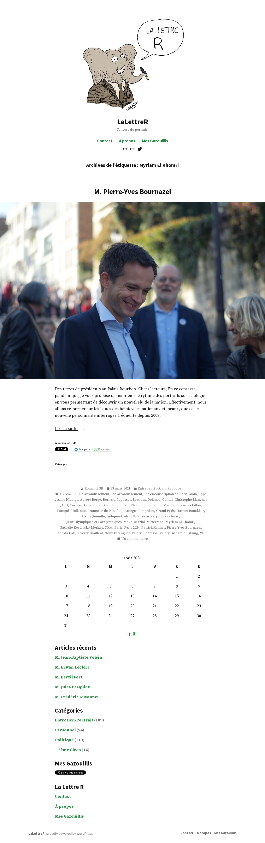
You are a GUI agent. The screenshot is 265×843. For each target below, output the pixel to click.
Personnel (65, 730)
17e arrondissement (93, 494)
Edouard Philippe (129, 505)
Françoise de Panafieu (105, 511)
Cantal (167, 500)
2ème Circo (69, 750)
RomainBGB (94, 488)
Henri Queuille (93, 516)
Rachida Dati (65, 533)
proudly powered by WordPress (69, 833)
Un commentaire (134, 539)
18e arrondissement (126, 494)
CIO (65, 505)
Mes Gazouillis (155, 140)
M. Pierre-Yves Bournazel (132, 191)
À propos (127, 140)
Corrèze (76, 505)
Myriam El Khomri (180, 522)
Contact (104, 140)
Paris (118, 527)
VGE (203, 533)
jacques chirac (167, 516)
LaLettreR (132, 121)
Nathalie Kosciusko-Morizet (81, 527)
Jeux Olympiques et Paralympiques (94, 522)
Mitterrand (155, 522)
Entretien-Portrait (152, 488)
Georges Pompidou (139, 511)
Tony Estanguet (117, 533)
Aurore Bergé (90, 500)
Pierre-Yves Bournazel (184, 527)
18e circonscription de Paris (165, 494)
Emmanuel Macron (160, 505)
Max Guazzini (134, 522)
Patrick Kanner (153, 527)
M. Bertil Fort (69, 677)
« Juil (130, 634)
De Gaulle (106, 505)
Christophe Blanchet (191, 500)
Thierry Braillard (90, 533)
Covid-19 (90, 505)
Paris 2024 (132, 527)
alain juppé (198, 494)
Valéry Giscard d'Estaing (179, 533)
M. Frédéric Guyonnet (77, 697)
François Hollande (71, 511)
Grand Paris (165, 511)
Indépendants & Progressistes (130, 516)
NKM (109, 527)
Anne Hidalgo (67, 500)
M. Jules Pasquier (72, 687)
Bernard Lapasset (117, 500)
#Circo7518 (67, 494)
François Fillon (189, 505)
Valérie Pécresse (145, 533)
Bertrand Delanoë (146, 500)
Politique (174, 488)
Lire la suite (77, 429)
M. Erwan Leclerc (72, 667)
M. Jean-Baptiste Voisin (78, 657)
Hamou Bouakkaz (190, 511)
